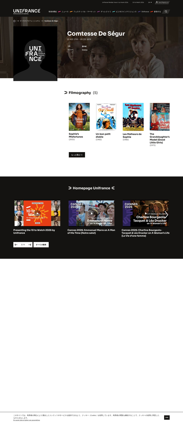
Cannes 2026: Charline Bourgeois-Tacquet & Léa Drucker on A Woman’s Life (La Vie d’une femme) (91, 233)
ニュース (65, 11)
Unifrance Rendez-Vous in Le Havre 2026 (115, 2)
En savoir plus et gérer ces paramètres (26, 420)
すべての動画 (41, 245)
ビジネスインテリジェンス (126, 11)
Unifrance (145, 11)
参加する (157, 11)
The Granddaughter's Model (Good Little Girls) (160, 138)
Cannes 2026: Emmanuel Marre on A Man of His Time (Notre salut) (37, 231)
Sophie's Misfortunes (76, 135)
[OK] (166, 417)
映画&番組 (53, 11)
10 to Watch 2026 (138, 2)
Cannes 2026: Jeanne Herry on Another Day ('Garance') (145, 231)
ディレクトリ (106, 11)
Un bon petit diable (103, 135)
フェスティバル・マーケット (84, 11)
